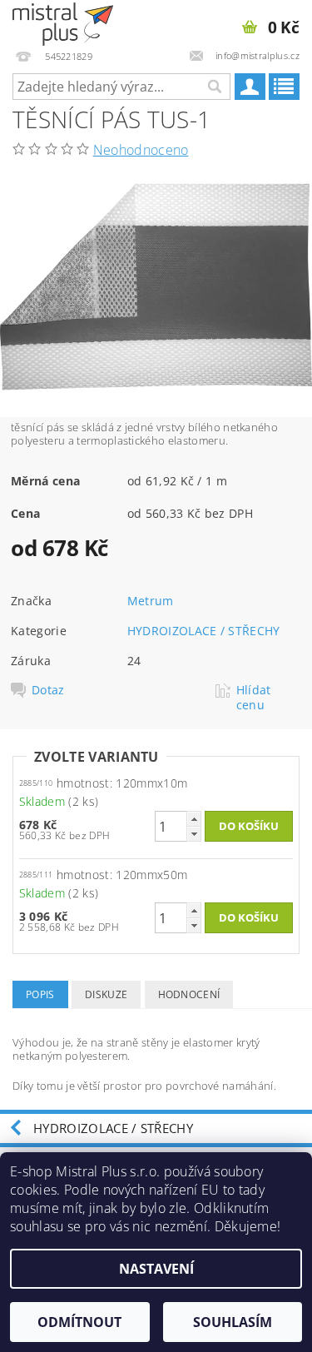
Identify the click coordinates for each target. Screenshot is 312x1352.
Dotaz (48, 690)
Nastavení (156, 1269)
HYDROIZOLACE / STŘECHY (203, 631)
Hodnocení (189, 994)
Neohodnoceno (141, 150)
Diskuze (106, 994)
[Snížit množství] (193, 834)
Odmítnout (79, 1322)
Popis (40, 994)
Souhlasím (232, 1322)
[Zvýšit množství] (193, 819)
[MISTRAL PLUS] (62, 21)
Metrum (150, 601)
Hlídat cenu (253, 698)
